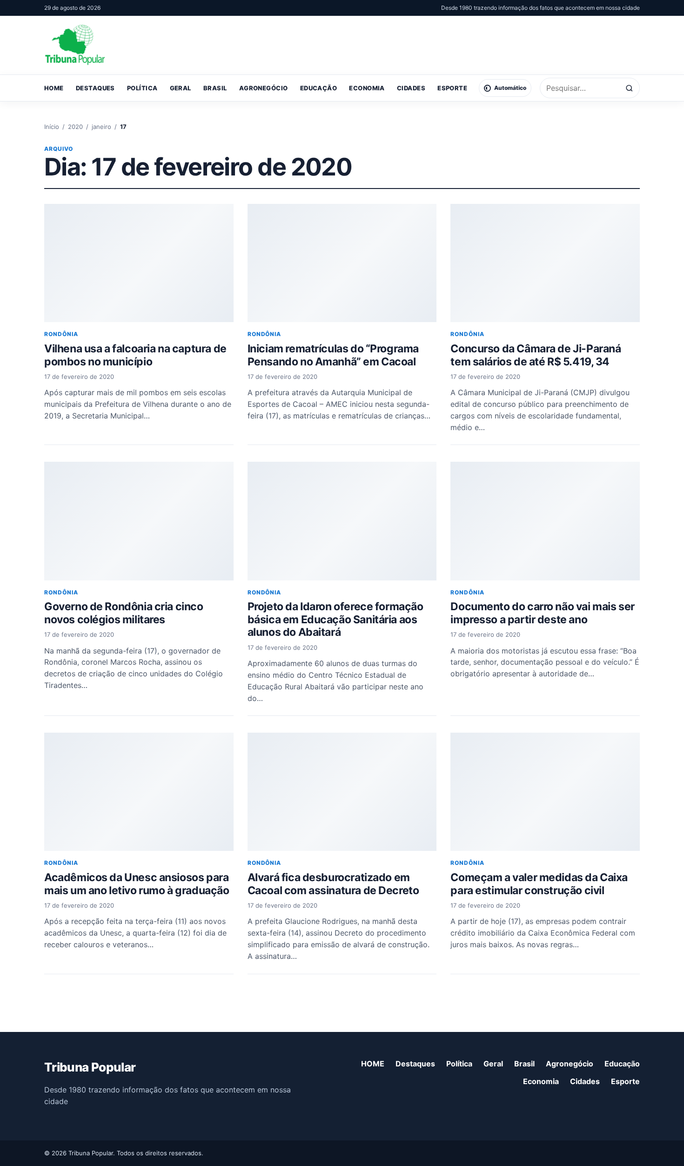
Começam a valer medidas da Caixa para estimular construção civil (539, 884)
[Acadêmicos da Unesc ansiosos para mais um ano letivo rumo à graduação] (139, 792)
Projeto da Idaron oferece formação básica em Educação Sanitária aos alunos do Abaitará (335, 619)
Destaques (95, 88)
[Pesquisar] (629, 88)
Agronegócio (263, 88)
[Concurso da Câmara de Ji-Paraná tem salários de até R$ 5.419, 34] (545, 263)
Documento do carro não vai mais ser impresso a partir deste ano (542, 613)
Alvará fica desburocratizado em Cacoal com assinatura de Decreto (333, 884)
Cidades (411, 88)
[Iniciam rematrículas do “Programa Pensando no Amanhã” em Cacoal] (342, 263)
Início (51, 126)
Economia (367, 88)
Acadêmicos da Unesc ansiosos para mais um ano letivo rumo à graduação (136, 884)
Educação (318, 88)
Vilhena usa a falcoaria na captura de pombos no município (135, 355)
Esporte (452, 88)
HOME (54, 88)
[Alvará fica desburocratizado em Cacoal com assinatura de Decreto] (342, 792)
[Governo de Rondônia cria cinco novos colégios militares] (139, 521)
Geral (180, 88)
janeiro (101, 126)
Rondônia (61, 333)
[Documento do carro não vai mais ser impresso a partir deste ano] (545, 521)
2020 (75, 126)
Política (142, 88)
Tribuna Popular (89, 1067)
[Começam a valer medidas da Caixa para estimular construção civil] (545, 792)
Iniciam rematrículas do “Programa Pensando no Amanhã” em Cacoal (333, 355)
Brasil (215, 88)
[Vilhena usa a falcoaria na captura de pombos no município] (139, 263)
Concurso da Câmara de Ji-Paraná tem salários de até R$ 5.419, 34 (535, 355)
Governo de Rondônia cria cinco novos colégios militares (123, 613)
